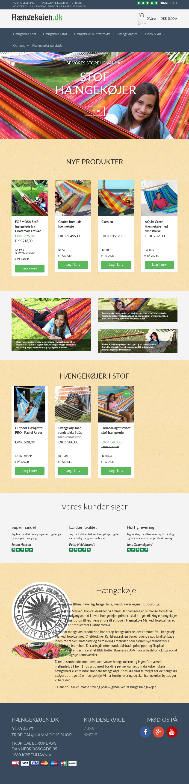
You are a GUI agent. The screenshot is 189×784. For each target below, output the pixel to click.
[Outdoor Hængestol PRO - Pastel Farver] (30, 404)
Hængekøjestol (127, 34)
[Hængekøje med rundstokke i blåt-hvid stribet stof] (73, 404)
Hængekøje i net (24, 34)
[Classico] (116, 198)
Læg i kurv (29, 268)
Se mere (94, 111)
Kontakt (90, 734)
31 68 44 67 (22, 729)
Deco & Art (153, 34)
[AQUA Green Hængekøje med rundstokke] (159, 198)
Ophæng (19, 45)
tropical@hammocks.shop (42, 735)
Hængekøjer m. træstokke (92, 34)
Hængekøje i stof (55, 34)
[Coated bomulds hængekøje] (73, 198)
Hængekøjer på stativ (47, 45)
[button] (39, 34)
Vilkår (89, 728)
